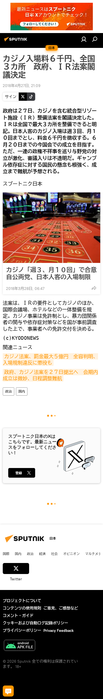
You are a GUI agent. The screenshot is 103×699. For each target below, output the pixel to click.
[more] (93, 287)
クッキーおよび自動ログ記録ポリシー (35, 623)
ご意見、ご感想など (60, 608)
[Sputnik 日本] (16, 41)
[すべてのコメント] (8, 691)
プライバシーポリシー (22, 630)
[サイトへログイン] (83, 39)
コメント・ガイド (18, 615)
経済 (42, 553)
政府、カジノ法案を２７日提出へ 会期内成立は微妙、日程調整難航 (50, 375)
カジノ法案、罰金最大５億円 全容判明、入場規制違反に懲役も (50, 359)
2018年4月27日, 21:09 (21, 85)
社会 (54, 553)
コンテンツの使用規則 (22, 608)
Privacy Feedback (58, 630)
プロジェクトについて (22, 600)
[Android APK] (19, 646)
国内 (21, 391)
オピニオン (71, 553)
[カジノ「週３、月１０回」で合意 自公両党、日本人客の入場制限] (51, 227)
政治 (8, 391)
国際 (6, 553)
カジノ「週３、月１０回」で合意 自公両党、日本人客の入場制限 (51, 273)
